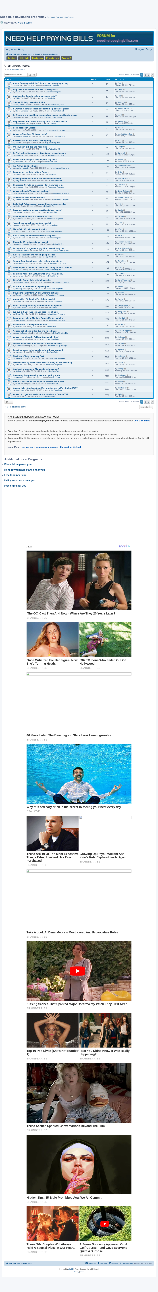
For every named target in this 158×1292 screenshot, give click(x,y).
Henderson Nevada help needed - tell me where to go (38, 185)
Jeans (17, 225)
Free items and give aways (55, 130)
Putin (17, 85)
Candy (17, 92)
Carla (17, 396)
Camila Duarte (20, 308)
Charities (53, 123)
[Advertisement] (75, 9)
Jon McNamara (142, 420)
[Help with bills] (79, 38)
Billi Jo (17, 238)
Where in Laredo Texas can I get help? (31, 191)
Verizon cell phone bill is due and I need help (35, 331)
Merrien (18, 301)
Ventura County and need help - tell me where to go (37, 261)
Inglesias (18, 352)
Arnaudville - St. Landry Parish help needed (34, 299)
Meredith (18, 295)
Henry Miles (19, 314)
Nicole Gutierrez (21, 193)
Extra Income (55, 377)
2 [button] (145, 74)
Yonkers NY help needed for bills (29, 197)
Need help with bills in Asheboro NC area (32, 217)
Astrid (17, 143)
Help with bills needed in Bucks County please (35, 90)
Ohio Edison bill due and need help (30, 147)
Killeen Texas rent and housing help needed (34, 255)
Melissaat (19, 339)
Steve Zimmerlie (21, 250)
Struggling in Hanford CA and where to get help (36, 293)
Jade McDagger (21, 333)
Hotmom (18, 162)
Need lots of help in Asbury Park (28, 356)
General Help (51, 327)
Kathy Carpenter (21, 282)
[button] (152, 75)
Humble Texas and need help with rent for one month (38, 382)
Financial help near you (18, 464)
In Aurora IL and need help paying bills (32, 286)
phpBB (70, 1269)
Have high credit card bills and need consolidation (37, 178)
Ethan (17, 130)
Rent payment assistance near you (24, 469)
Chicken (18, 219)
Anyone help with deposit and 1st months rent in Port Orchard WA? (45, 388)
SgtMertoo (19, 187)
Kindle (17, 174)
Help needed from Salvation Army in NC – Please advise (40, 121)
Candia (18, 212)
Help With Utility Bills (51, 85)
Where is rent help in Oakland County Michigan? (36, 337)
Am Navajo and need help (25, 166)
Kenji (17, 206)
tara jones (19, 276)
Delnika (18, 327)
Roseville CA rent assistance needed (30, 242)
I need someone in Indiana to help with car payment (38, 350)
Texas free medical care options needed (32, 223)
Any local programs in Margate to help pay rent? (36, 369)
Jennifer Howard (21, 168)
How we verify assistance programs (39, 447)
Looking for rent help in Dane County (31, 172)
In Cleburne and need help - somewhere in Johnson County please (45, 115)
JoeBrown (19, 358)
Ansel (17, 117)
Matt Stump (19, 377)
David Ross (19, 263)
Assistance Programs (53, 92)
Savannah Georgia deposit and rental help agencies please (41, 109)
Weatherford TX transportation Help (30, 324)
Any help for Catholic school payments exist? (35, 96)
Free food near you (15, 475)
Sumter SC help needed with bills (29, 102)
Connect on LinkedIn (71, 447)
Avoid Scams (24, 22)
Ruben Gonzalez (21, 111)
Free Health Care (51, 225)
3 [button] (148, 74)
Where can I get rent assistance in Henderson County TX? (40, 394)
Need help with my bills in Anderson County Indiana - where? (42, 267)
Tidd (17, 98)
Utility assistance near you (19, 480)
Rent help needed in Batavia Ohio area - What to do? (38, 274)
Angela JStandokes (22, 136)
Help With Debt (49, 98)
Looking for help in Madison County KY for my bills (38, 318)
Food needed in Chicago (25, 128)
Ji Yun (17, 231)
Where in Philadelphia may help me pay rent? (35, 159)
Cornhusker (19, 390)
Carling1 (18, 371)
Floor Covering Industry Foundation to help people (37, 305)
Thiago (18, 149)
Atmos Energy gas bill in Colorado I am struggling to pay (40, 83)
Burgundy (19, 104)
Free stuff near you (15, 485)
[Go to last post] (123, 83)
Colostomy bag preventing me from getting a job (36, 375)
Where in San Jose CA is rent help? (30, 134)
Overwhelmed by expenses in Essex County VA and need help (42, 363)
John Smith (19, 320)
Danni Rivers (20, 123)
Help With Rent (58, 111)
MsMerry (18, 289)
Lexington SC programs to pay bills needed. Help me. (38, 248)
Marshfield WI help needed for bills (30, 229)
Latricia (18, 365)
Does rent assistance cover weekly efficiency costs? (37, 210)
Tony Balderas (20, 181)
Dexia (17, 257)
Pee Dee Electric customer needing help (32, 140)
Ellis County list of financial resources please (34, 236)
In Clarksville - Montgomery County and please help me (39, 153)
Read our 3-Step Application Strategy (60, 17)
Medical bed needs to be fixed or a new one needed (37, 343)
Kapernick (19, 155)
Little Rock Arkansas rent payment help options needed (39, 204)
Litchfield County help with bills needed (32, 280)
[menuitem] (21, 49)
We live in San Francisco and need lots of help (35, 312)
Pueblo (18, 384)
